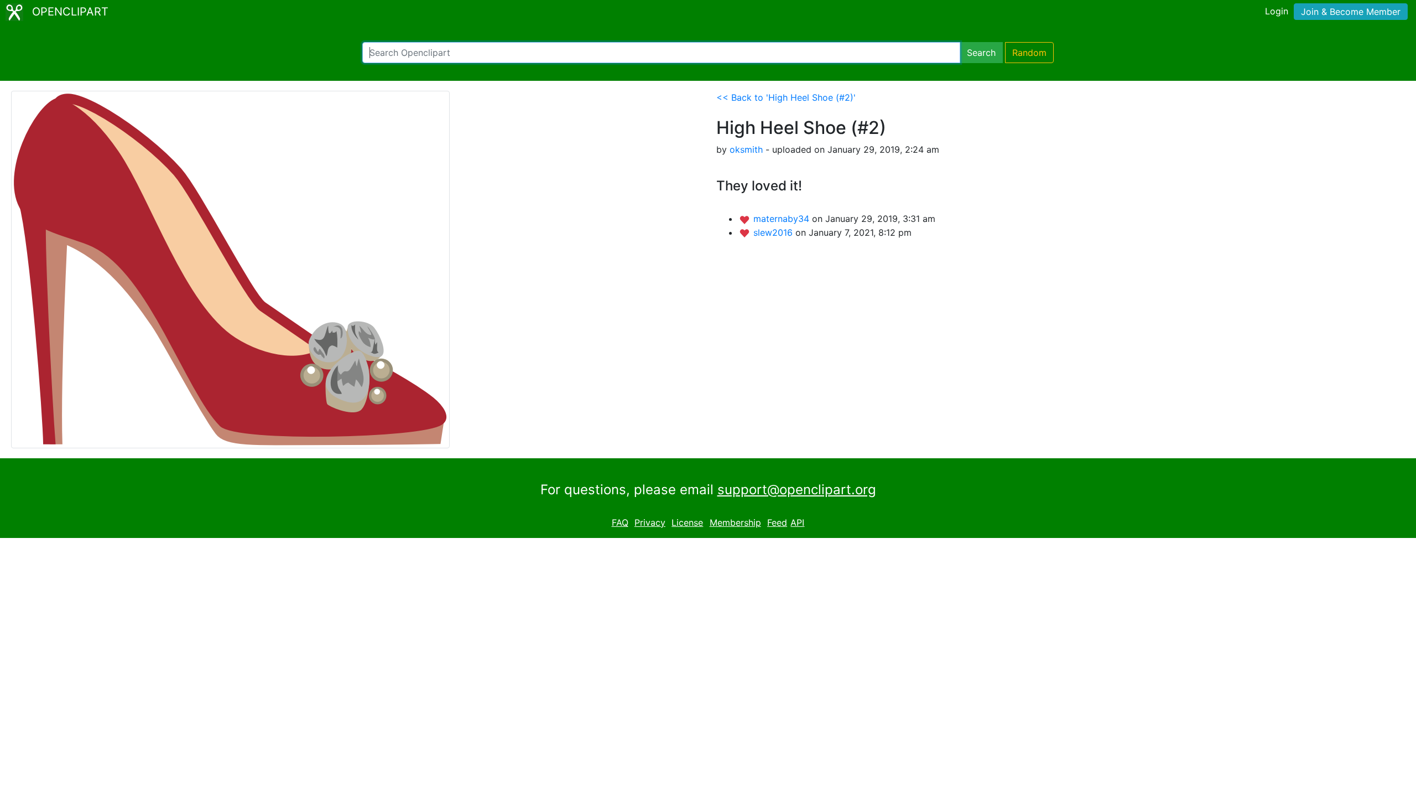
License (687, 522)
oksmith (746, 149)
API (797, 522)
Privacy (649, 522)
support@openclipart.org (796, 490)
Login (1276, 11)
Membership (735, 522)
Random (1029, 52)
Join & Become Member (1351, 11)
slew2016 (774, 232)
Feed (777, 522)
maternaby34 (782, 218)
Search (981, 52)
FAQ (620, 522)
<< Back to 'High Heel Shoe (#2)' (786, 97)
